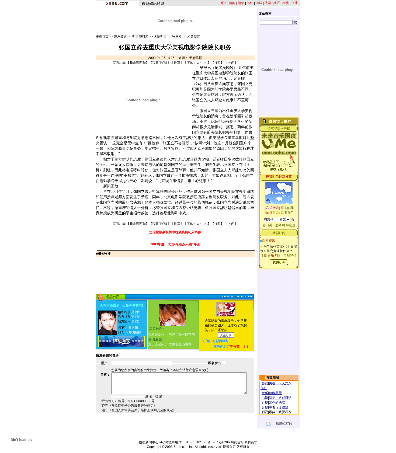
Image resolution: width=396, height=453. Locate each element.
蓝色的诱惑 (277, 403)
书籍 (265, 398)
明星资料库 (140, 37)
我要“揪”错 (159, 63)
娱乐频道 (120, 37)
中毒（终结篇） (280, 407)
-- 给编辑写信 (282, 424)
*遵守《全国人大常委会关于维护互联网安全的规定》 (138, 410)
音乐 (265, 393)
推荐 (177, 63)
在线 (285, 3)
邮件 (250, 3)
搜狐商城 (272, 377)
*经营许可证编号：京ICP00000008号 (127, 401)
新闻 (232, 3)
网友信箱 (237, 442)
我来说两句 (138, 63)
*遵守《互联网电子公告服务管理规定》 (128, 405)
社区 (276, 3)
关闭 (231, 63)
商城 (259, 3)
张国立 (177, 37)
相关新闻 (193, 37)
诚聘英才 (250, 442)
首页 (223, 3)
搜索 (268, 3)
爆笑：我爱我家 (280, 412)
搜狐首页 (102, 37)
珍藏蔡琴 (275, 393)
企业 (294, 3)
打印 (217, 63)
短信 (241, 3)
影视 (265, 383)
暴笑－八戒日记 (280, 398)
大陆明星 (160, 37)
